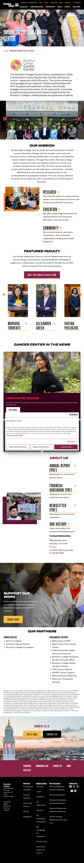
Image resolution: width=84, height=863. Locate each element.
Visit (40, 2)
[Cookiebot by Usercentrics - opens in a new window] (70, 415)
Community (51, 228)
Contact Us (52, 734)
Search (77, 2)
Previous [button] (5, 119)
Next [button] (79, 119)
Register (54, 2)
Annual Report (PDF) (60, 467)
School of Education (57, 795)
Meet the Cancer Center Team (42, 274)
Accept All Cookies (66, 447)
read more (13, 410)
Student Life (50, 7)
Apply (46, 2)
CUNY (38, 792)
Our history (58, 524)
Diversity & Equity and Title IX (40, 850)
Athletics (39, 810)
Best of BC (76, 7)
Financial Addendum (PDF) (61, 487)
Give (61, 2)
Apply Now (32, 734)
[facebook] (70, 786)
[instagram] (78, 786)
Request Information (29, 2)
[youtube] (71, 791)
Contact (68, 2)
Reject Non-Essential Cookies (18, 447)
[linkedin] (75, 791)
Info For (67, 7)
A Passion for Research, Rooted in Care (22, 398)
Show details (70, 441)
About (59, 7)
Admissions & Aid (37, 7)
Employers (27, 816)
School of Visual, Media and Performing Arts (58, 819)
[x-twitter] (74, 786)
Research (49, 192)
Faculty (26, 811)
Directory (40, 786)
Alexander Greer (43, 325)
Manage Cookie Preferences (41, 447)
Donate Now (13, 619)
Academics (24, 7)
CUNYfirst (40, 797)
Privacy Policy (41, 841)
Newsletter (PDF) (58, 507)
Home (6, 51)
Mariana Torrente (14, 325)
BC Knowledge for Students (41, 818)
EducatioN (50, 209)
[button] (4, 294)
